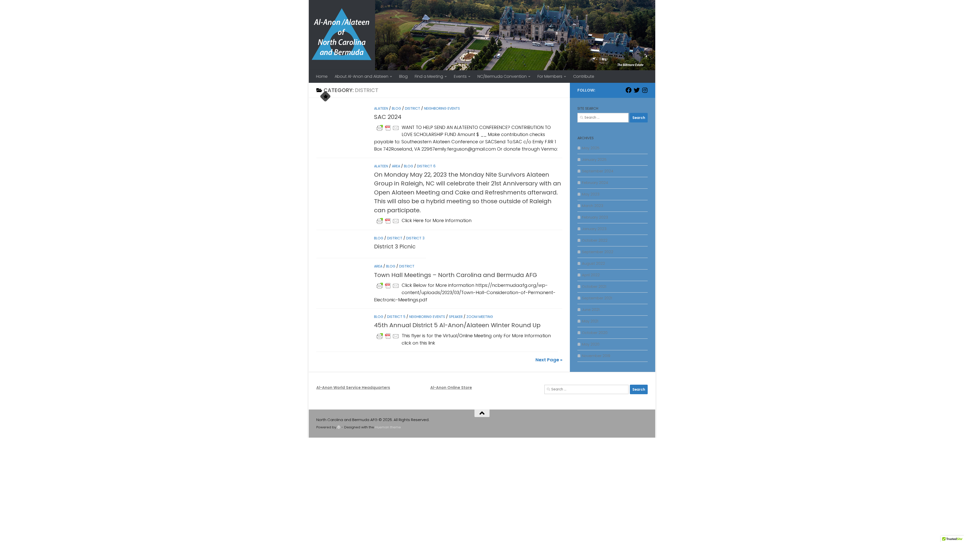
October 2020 (595, 332)
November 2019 (596, 355)
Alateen (381, 108)
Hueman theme (388, 427)
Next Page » (548, 360)
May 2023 (590, 194)
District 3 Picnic (394, 246)
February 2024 (595, 182)
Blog (403, 76)
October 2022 (595, 240)
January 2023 (594, 228)
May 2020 (590, 344)
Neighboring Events (442, 108)
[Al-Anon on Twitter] (637, 90)
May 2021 (590, 321)
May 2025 (590, 148)
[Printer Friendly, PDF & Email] (388, 127)
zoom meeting (479, 316)
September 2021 (597, 298)
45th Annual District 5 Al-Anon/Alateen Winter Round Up (457, 325)
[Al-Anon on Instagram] (645, 90)
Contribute (583, 76)
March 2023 (592, 205)
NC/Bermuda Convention (502, 76)
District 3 (415, 238)
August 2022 (593, 263)
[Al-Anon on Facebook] (629, 90)
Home (322, 76)
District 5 (396, 316)
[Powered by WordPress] (338, 427)
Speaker (456, 316)
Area (396, 166)
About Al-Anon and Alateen (361, 76)
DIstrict (412, 108)
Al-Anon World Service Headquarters (353, 387)
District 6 (426, 166)
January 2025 (594, 159)
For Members (549, 76)
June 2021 (590, 309)
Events (460, 76)
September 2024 (597, 171)
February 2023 (595, 217)
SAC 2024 (387, 117)
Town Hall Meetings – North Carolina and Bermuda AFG (455, 275)
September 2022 (597, 251)
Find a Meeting (429, 76)
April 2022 (591, 275)
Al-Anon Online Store (451, 387)
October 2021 (594, 286)
